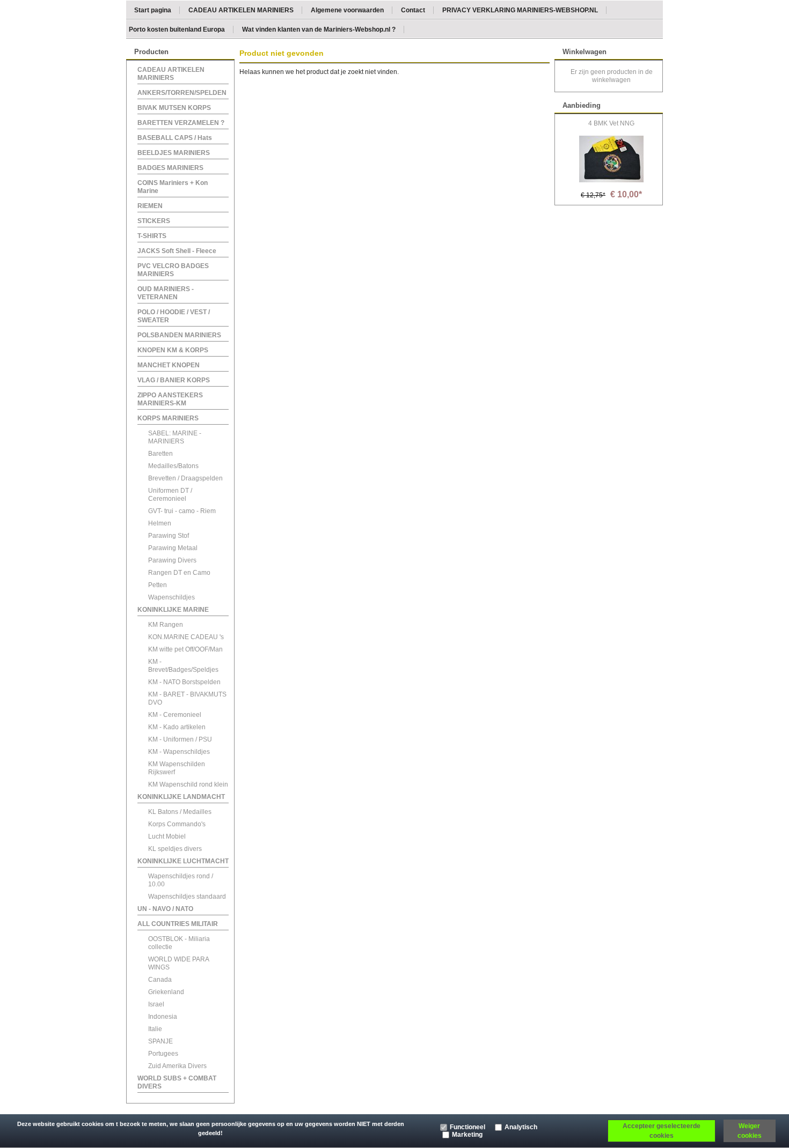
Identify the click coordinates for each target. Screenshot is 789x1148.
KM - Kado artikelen (177, 727)
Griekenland (166, 992)
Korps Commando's (177, 824)
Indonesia (162, 1016)
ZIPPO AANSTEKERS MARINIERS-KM (170, 399)
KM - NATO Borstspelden (184, 682)
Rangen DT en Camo (179, 572)
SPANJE (160, 1041)
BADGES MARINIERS (170, 168)
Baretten (160, 453)
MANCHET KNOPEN (168, 365)
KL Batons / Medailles (179, 812)
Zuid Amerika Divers (177, 1066)
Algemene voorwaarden (347, 9)
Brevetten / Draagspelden (185, 478)
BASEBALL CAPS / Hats (174, 138)
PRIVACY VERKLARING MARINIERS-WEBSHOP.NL (520, 9)
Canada (160, 979)
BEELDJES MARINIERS (173, 153)
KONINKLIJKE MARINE (173, 609)
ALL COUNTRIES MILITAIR (177, 924)
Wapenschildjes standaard (187, 896)
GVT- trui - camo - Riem (182, 511)
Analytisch (521, 1127)
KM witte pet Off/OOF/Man (185, 649)
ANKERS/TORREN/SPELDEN (182, 93)
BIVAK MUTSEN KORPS (174, 108)
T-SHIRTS (151, 236)
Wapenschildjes (171, 597)
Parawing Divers (172, 560)
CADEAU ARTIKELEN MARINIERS (241, 9)
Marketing (467, 1134)
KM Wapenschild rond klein (188, 784)
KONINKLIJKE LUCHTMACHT (183, 861)
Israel (156, 1004)
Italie (155, 1029)
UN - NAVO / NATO (165, 909)
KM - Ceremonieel (174, 715)
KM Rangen (165, 624)
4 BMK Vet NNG (611, 123)
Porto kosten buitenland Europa (177, 29)
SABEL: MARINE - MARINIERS (174, 437)
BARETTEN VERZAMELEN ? (180, 123)
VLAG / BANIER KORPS (173, 380)
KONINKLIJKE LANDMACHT (181, 797)
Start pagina (152, 9)
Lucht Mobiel (167, 836)
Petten (157, 585)
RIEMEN (150, 206)
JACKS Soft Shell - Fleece (176, 251)
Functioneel (467, 1127)
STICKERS (153, 221)
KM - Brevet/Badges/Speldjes (183, 665)
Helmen (159, 523)
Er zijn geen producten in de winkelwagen (612, 76)
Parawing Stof (168, 535)
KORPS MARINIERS (168, 418)
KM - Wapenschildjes (179, 752)
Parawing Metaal (173, 548)
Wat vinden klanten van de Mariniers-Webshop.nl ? (319, 29)
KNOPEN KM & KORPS (172, 350)
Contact (413, 9)
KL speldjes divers (175, 849)
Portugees (163, 1053)
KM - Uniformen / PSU (180, 739)
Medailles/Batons (173, 466)
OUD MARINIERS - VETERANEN (165, 293)
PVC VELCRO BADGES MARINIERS (173, 270)
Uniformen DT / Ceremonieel (170, 494)
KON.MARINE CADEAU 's (186, 637)
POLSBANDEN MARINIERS (179, 335)
